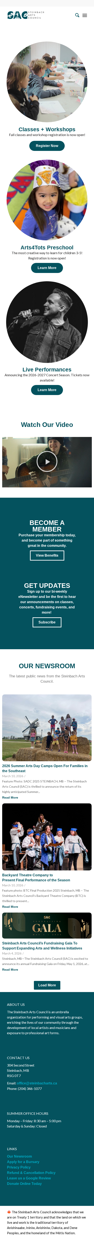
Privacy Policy (19, 1167)
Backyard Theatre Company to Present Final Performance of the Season (37, 877)
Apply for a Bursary (23, 1162)
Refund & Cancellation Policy (31, 1173)
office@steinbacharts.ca (37, 1083)
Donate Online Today (24, 1184)
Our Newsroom (19, 1156)
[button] (47, 462)
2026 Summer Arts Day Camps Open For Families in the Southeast (45, 768)
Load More (47, 985)
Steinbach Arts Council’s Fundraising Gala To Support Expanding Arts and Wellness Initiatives (42, 945)
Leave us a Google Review (29, 1178)
